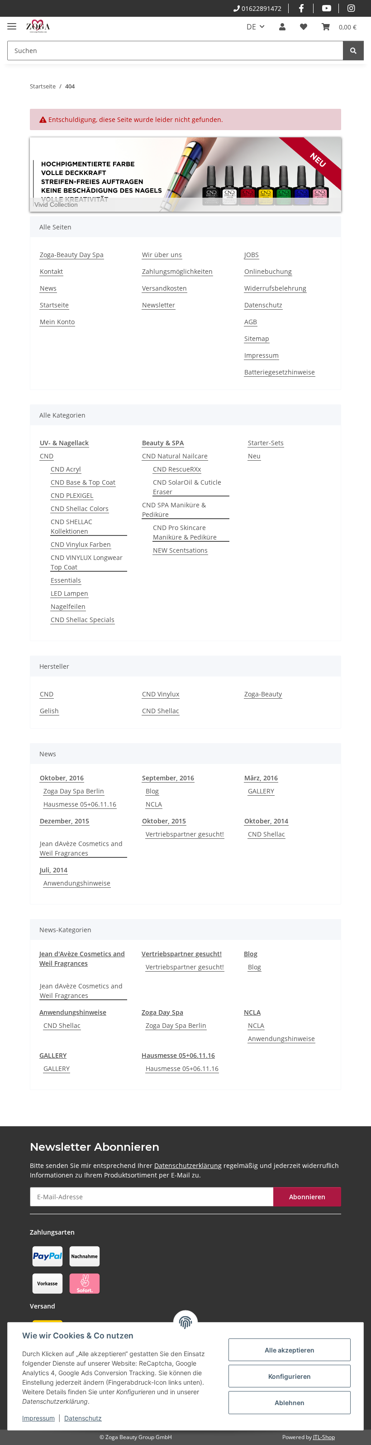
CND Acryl (66, 469)
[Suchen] (353, 50)
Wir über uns (162, 254)
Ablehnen (289, 1402)
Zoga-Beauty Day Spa (72, 254)
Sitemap (256, 338)
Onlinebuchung (268, 271)
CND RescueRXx (177, 469)
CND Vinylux (160, 694)
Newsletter (158, 305)
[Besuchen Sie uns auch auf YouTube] (326, 8)
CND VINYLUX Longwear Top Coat (87, 562)
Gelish (49, 710)
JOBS (251, 254)
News (48, 288)
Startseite (54, 305)
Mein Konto (57, 321)
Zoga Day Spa (162, 1012)
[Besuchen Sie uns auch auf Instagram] (351, 8)
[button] (282, 27)
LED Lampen (69, 593)
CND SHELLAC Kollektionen (71, 526)
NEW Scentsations (180, 550)
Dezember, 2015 (64, 821)
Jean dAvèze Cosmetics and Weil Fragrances (81, 848)
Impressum (38, 1418)
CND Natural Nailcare (175, 456)
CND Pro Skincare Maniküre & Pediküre (185, 532)
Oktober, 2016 (62, 778)
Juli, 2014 (53, 870)
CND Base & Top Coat (83, 482)
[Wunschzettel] (303, 27)
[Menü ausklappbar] (11, 22)
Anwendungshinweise (76, 883)
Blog (152, 791)
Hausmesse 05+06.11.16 (79, 804)
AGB (250, 321)
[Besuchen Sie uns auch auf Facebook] (301, 8)
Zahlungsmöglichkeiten (177, 271)
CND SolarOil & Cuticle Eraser (187, 487)
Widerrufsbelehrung (275, 288)
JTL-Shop (324, 1437)
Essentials (66, 580)
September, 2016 (168, 778)
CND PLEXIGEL (72, 495)
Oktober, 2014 (266, 821)
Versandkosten (164, 288)
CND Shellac (160, 710)
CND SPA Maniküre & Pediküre (174, 510)
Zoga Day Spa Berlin (73, 791)
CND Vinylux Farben (81, 544)
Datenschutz (83, 1418)
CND (46, 456)
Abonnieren (307, 1196)
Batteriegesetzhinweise (279, 372)
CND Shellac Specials (82, 619)
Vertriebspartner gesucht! (185, 834)
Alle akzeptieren (289, 1350)
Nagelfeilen (68, 606)
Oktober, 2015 (164, 821)
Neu (254, 456)
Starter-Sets (266, 442)
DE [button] (251, 27)
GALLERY (261, 791)
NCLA (154, 804)
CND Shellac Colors (80, 508)
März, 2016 (261, 778)
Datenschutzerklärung (188, 1165)
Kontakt (51, 271)
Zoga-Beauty (263, 694)
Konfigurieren (289, 1376)
